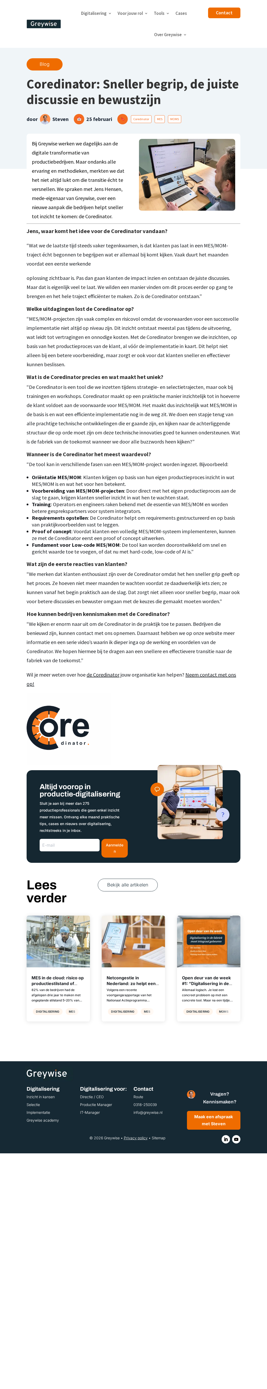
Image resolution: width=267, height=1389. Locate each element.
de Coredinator (103, 674)
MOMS (174, 119)
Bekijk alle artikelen (127, 885)
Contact (224, 13)
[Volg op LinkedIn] (226, 1139)
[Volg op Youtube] (236, 1139)
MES (159, 119)
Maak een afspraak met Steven (213, 1120)
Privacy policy (136, 1138)
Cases (181, 13)
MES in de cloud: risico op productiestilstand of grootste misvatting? (58, 983)
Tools (159, 13)
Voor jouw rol (130, 13)
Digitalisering (94, 13)
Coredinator (141, 119)
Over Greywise (168, 34)
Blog (45, 64)
